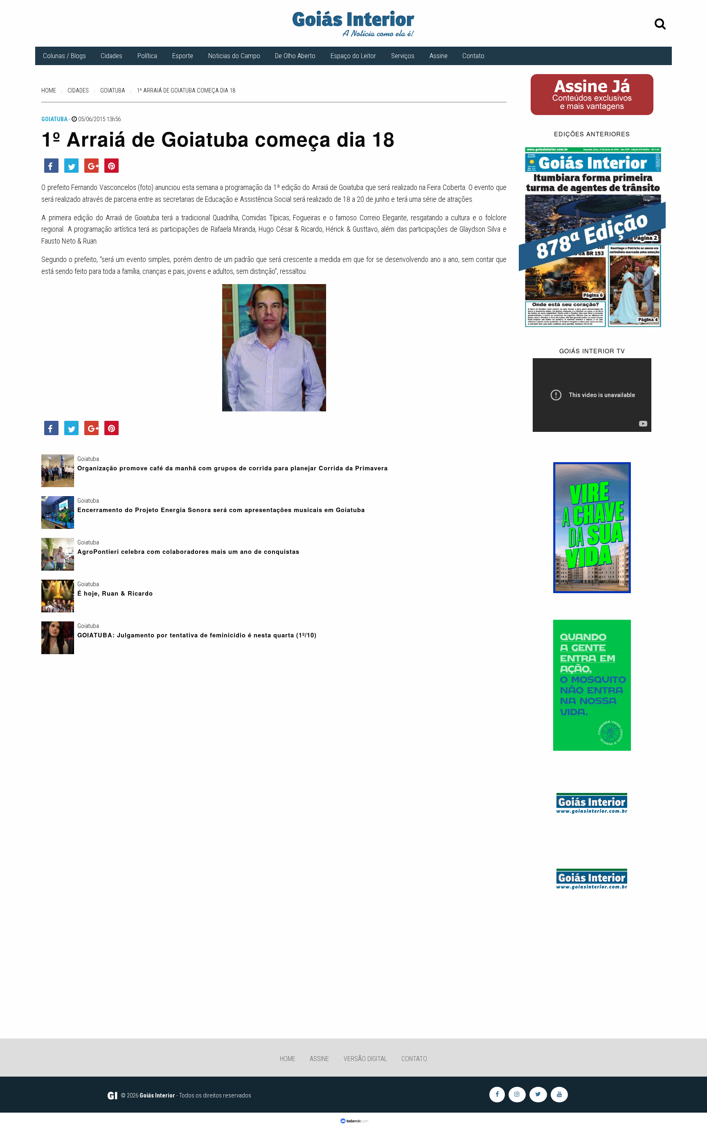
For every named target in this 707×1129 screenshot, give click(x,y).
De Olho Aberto (295, 56)
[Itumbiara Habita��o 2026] (592, 527)
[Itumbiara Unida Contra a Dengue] (592, 685)
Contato (473, 56)
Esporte (182, 56)
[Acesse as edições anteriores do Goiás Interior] (592, 236)
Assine (439, 56)
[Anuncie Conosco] (592, 802)
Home (287, 1059)
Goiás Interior (157, 1095)
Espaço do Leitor (353, 56)
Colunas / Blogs (64, 56)
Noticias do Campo (234, 56)
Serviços (402, 56)
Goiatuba (54, 119)
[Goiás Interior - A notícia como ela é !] (353, 23)
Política (147, 56)
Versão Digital (365, 1059)
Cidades (111, 56)
